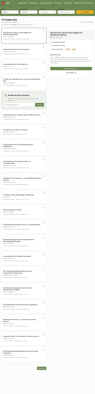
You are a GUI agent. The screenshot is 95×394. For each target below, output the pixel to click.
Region (3, 9)
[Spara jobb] (43, 30)
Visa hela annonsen (70, 68)
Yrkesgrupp (23, 9)
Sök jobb (86, 12)
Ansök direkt (70, 72)
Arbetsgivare (33, 3)
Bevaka (39, 105)
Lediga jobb (22, 3)
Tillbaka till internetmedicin (84, 3)
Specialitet (42, 9)
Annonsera (58, 3)
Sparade (69, 3)
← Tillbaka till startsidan (86, 22)
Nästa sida (41, 368)
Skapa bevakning (46, 3)
